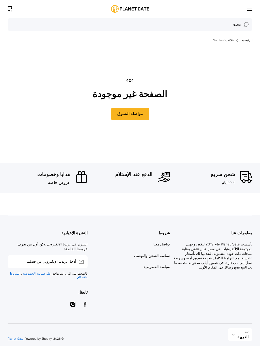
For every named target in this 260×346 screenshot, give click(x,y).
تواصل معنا (161, 244)
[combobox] (130, 24)
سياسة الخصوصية (156, 267)
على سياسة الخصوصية (37, 273)
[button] (10, 8)
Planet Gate (16, 338)
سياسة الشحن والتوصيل (152, 256)
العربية (243, 336)
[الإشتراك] (14, 261)
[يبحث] (246, 24)
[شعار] (130, 9)
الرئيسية (247, 40)
